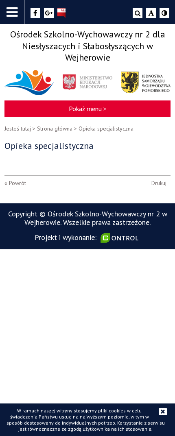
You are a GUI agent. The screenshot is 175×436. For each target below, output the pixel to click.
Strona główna (54, 128)
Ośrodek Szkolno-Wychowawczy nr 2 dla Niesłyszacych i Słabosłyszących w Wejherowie (87, 45)
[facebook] (35, 13)
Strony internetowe (120, 238)
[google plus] (49, 13)
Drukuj (158, 183)
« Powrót (15, 183)
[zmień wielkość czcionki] (151, 13)
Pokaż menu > (88, 109)
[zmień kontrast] (164, 13)
